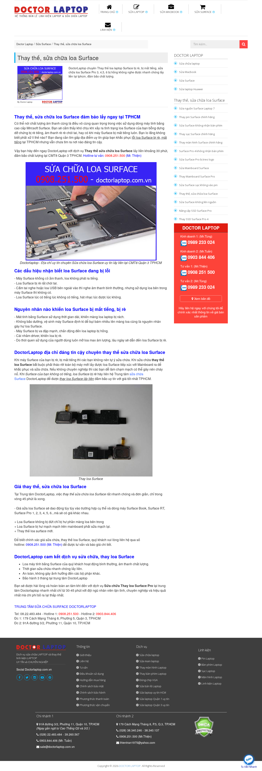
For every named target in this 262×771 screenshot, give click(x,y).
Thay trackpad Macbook (206, 52)
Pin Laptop (106, 49)
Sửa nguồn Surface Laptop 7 (197, 108)
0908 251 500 (201, 272)
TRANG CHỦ (107, 12)
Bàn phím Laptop (211, 664)
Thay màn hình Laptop (128, 38)
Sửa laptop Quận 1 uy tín (154, 699)
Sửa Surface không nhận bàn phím (157, 38)
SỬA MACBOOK (170, 12)
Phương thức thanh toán (94, 699)
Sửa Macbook (187, 72)
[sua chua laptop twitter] (27, 677)
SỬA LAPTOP (136, 12)
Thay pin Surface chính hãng (197, 117)
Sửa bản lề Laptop (150, 686)
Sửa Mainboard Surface (194, 168)
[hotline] (183, 243)
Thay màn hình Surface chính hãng (200, 142)
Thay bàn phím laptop (87, 38)
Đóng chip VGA (148, 680)
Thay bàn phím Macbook (204, 38)
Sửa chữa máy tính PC (129, 52)
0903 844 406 (201, 257)
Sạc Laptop (208, 671)
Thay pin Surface (114, 36)
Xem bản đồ (201, 298)
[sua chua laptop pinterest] (50, 677)
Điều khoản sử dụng (92, 673)
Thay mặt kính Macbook (164, 52)
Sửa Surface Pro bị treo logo (196, 159)
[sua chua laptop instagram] (35, 677)
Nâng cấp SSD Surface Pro (195, 211)
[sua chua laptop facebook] (19, 677)
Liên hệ (84, 661)
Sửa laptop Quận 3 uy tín (154, 705)
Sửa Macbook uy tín (84, 36)
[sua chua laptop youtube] (42, 677)
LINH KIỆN (106, 30)
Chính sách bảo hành (92, 692)
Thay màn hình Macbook (162, 38)
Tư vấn (84, 667)
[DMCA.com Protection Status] (204, 726)
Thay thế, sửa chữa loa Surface (72, 44)
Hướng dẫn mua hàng (92, 680)
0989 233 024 (201, 242)
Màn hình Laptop (211, 677)
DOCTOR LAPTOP (130, 766)
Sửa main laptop (149, 661)
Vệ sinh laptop (83, 52)
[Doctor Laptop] (41, 649)
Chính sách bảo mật (92, 686)
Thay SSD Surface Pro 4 (193, 219)
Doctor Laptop (24, 44)
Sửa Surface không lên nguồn (197, 202)
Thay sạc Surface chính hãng (197, 134)
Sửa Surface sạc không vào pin (198, 185)
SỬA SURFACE (203, 12)
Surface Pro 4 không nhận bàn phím (201, 151)
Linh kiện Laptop (211, 683)
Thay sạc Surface (197, 36)
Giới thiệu (85, 655)
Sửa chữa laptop (189, 63)
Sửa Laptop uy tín (48, 36)
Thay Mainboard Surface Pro (197, 176)
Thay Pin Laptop (170, 36)
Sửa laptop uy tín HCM (152, 692)
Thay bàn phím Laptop (152, 673)
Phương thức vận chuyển (95, 705)
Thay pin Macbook (124, 36)
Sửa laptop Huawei (191, 89)
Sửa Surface (43, 44)
